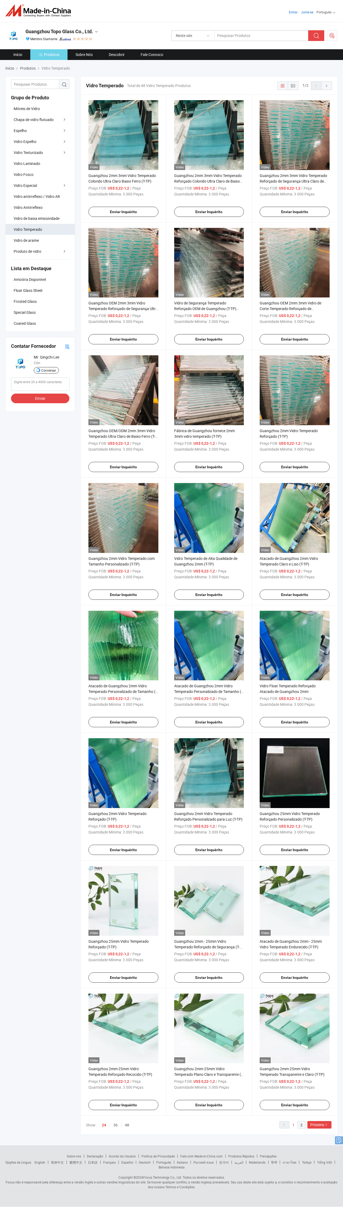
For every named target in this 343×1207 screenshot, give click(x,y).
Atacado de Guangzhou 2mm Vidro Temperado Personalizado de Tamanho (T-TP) (123, 691)
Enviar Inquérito (123, 212)
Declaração (95, 1156)
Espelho (20, 130)
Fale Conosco (152, 54)
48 (127, 1124)
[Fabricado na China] (39, 10)
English (40, 1162)
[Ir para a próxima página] (327, 86)
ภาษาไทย (289, 1162)
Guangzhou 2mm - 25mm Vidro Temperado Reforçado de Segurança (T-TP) (207, 947)
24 (104, 1125)
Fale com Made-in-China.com (201, 1156)
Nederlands (257, 1162)
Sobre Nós (84, 54)
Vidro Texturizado (28, 152)
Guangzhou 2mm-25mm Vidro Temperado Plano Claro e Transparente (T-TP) (209, 1074)
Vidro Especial (25, 185)
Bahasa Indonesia (172, 1167)
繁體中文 (75, 1162)
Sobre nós (74, 1156)
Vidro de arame (26, 240)
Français (109, 1162)
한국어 (224, 1162)
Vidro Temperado (28, 229)
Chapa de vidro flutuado (34, 119)
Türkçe (306, 1162)
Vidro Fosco (23, 174)
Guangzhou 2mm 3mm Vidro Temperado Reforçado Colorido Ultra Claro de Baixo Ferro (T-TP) (208, 181)
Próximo (317, 1124)
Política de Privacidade (158, 1156)
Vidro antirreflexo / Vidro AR (37, 196)
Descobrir (117, 54)
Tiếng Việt (324, 1162)
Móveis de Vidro (27, 108)
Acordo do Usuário (122, 1156)
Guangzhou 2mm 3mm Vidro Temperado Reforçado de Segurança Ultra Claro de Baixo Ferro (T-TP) (293, 181)
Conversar (48, 370)
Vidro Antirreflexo (28, 207)
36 (115, 1124)
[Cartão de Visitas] (67, 346)
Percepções (268, 1156)
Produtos (51, 54)
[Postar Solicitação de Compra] (332, 35)
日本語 (93, 1162)
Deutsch (145, 1162)
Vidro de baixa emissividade (36, 218)
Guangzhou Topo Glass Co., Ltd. (59, 31)
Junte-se (307, 12)
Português (163, 1162)
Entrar (293, 12)
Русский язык (203, 1162)
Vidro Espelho (25, 141)
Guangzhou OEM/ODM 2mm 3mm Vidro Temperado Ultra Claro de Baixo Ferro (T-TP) (121, 436)
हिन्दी (274, 1162)
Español (127, 1162)
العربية (238, 1162)
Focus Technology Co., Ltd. (162, 1177)
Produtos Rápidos (241, 1156)
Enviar (40, 398)
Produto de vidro (27, 251)
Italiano (182, 1162)
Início (17, 54)
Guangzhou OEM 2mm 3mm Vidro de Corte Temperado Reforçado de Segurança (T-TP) (290, 308)
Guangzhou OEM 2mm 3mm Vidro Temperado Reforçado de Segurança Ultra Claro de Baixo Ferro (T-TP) (123, 308)
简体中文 (57, 1162)
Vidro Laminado (27, 163)
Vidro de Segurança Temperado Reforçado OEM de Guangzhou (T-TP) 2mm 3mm (205, 308)
